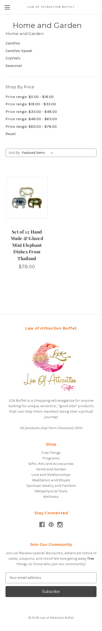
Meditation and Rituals (51, 480)
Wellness (51, 496)
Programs (51, 458)
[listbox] (38, 153)
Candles (12, 43)
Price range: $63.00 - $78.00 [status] (31, 126)
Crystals (12, 58)
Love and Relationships (51, 474)
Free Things (51, 453)
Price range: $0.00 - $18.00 (29, 96)
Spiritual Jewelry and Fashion (51, 485)
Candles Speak (18, 50)
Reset (10, 133)
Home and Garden (51, 469)
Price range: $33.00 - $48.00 (31, 111)
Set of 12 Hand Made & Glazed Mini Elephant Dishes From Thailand (27, 245)
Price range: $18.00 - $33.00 (30, 104)
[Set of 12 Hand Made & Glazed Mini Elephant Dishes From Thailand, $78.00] (27, 198)
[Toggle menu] (7, 7)
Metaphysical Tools (51, 491)
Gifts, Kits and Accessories (51, 463)
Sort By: (14, 153)
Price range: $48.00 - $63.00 (31, 118)
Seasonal (13, 65)
